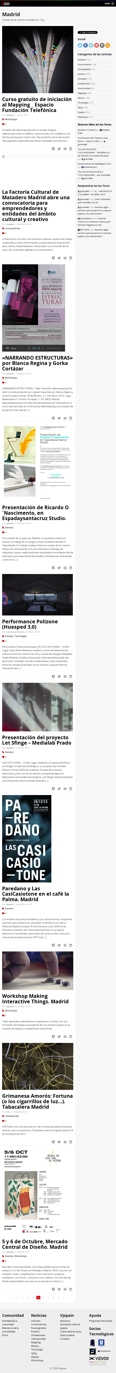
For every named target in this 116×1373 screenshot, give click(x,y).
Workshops (11, 119)
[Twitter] (80, 45)
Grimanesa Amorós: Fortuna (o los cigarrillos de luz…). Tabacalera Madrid (37, 1101)
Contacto (65, 1338)
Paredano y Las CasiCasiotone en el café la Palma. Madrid (35, 894)
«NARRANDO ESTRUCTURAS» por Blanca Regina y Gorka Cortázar (37, 363)
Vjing (80, 107)
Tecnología (20, 636)
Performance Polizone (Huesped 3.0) (30, 624)
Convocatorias (12, 228)
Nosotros (65, 1320)
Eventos (9, 527)
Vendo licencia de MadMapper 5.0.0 (94, 163)
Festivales (82, 78)
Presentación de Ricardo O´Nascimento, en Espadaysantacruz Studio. (35, 512)
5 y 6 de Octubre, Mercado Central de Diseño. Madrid (35, 1244)
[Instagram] (102, 45)
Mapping (82, 93)
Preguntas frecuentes (100, 1320)
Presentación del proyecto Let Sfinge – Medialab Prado (36, 740)
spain (6, 3)
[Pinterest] (96, 45)
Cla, (8, 1111)
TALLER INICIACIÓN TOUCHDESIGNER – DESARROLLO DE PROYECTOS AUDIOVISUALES (94, 152)
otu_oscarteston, (15, 631)
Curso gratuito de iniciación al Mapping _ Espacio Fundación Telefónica (37, 104)
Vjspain (81, 112)
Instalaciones (12, 1116)
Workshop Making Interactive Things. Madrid (35, 998)
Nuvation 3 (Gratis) (86, 130)
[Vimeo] (91, 45)
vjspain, (10, 115)
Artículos (82, 59)
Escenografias (84, 69)
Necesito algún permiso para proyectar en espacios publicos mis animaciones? (94, 210)
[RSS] (107, 45)
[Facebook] (85, 45)
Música (81, 98)
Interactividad (84, 88)
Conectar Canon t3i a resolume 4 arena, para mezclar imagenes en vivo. (94, 221)
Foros (5, 1335)
